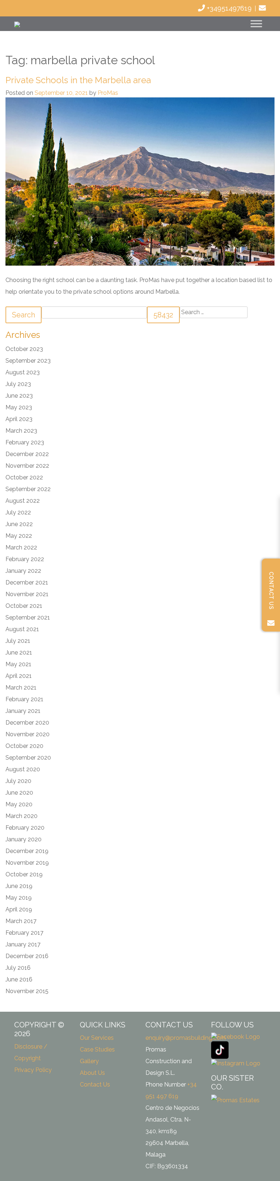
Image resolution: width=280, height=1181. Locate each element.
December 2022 (27, 454)
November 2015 (26, 991)
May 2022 (18, 535)
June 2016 (18, 979)
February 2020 (24, 827)
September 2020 (28, 757)
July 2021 (17, 640)
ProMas (108, 92)
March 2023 (21, 430)
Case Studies (97, 1049)
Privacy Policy (33, 1069)
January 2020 (23, 839)
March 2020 (21, 816)
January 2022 (23, 570)
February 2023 (24, 442)
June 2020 (19, 792)
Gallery (89, 1061)
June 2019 (18, 886)
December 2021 (26, 582)
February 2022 (24, 559)
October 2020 (24, 745)
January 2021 (22, 710)
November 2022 (27, 465)
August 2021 (22, 629)
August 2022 (22, 500)
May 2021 (18, 664)
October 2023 (24, 349)
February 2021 (24, 699)
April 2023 (18, 419)
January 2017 (22, 944)
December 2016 (26, 956)
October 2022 (24, 477)
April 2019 (18, 909)
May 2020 (18, 804)
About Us (92, 1072)
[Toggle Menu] (256, 23)
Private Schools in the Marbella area (78, 80)
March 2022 (21, 547)
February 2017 (24, 932)
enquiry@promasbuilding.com (185, 1037)
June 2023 (19, 395)
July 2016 (18, 967)
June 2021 (18, 652)
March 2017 (20, 921)
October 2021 (23, 605)
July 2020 (18, 780)
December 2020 (27, 722)
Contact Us (95, 1084)
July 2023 (18, 384)
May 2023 (18, 407)
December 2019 (26, 851)
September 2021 (27, 617)
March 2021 (20, 687)
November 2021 (26, 594)
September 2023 (28, 360)
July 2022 (18, 512)
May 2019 (18, 897)
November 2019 (27, 862)
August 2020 (22, 769)
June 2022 (19, 524)
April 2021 (18, 675)
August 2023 (22, 372)
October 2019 (24, 874)
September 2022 (28, 489)
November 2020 (27, 734)
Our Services (97, 1037)
